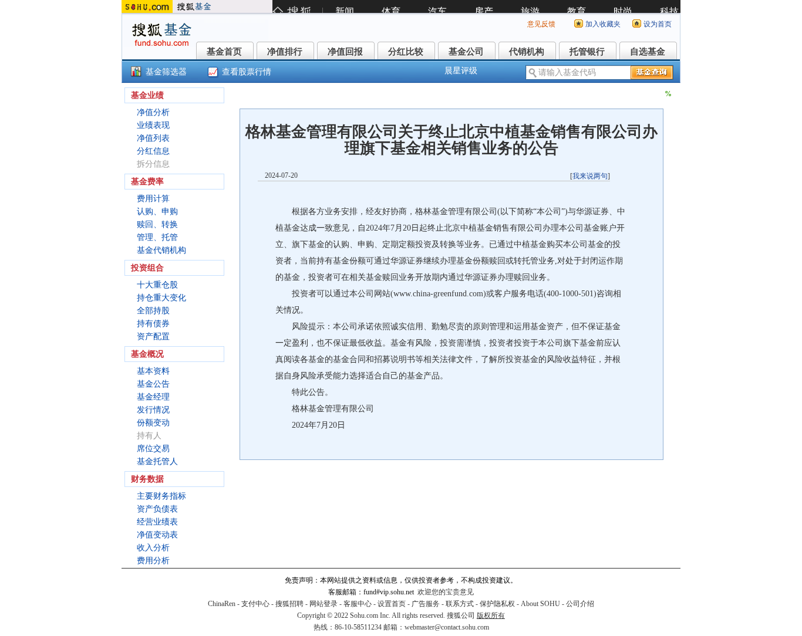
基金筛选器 (166, 71)
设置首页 (392, 604)
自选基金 (647, 51)
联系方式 (460, 604)
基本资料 (153, 371)
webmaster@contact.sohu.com (447, 627)
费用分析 (153, 560)
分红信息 (153, 151)
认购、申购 (157, 211)
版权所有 (491, 615)
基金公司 (466, 51)
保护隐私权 (497, 604)
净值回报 (345, 51)
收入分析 (153, 547)
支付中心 (255, 604)
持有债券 (153, 323)
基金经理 (153, 397)
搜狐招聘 (289, 604)
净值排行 (284, 51)
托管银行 (587, 51)
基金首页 (224, 51)
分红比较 (405, 51)
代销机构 (526, 51)
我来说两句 (590, 176)
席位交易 (153, 448)
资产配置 (153, 336)
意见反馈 (541, 24)
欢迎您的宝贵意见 (445, 592)
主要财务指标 (161, 496)
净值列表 (153, 138)
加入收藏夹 (603, 24)
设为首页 (657, 24)
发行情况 (153, 409)
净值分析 (153, 112)
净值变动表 (157, 534)
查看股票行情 (246, 71)
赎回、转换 (157, 224)
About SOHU (540, 604)
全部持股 (153, 310)
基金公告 (153, 384)
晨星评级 (460, 70)
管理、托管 (157, 237)
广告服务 (426, 604)
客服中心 (357, 604)
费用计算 (153, 198)
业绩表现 (153, 125)
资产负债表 (157, 509)
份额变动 (153, 422)
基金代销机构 (161, 250)
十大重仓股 (157, 284)
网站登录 (323, 604)
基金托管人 (157, 461)
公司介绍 (580, 604)
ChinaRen (221, 604)
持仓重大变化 (161, 297)
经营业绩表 (157, 521)
